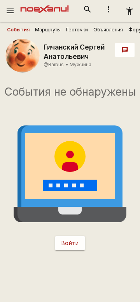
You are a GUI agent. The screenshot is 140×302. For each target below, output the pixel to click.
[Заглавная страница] (44, 5)
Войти (70, 243)
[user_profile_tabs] (18, 30)
